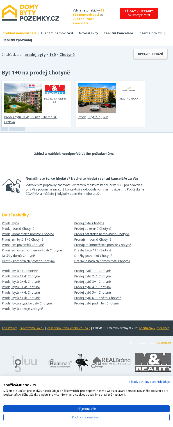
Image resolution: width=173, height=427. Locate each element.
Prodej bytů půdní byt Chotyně (96, 303)
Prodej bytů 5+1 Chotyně (92, 292)
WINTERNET (164, 343)
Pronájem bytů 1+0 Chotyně (22, 239)
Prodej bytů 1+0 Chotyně (20, 271)
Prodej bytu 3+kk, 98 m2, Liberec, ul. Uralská (30, 119)
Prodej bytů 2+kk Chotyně (21, 281)
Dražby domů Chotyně (18, 255)
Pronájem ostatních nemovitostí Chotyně (32, 250)
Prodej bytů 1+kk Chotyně (21, 276)
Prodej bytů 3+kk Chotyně (21, 287)
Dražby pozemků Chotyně (93, 255)
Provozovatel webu (32, 328)
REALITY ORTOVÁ (128, 98)
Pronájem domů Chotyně (92, 239)
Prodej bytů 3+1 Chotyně (92, 281)
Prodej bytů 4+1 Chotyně (92, 287)
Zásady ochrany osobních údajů (149, 382)
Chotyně (67, 54)
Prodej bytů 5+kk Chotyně (21, 298)
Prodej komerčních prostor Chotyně (28, 234)
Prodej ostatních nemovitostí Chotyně (102, 234)
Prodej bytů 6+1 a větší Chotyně (97, 298)
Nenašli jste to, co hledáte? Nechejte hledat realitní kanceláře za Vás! (82, 178)
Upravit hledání (150, 54)
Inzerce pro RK (150, 33)
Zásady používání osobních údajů (68, 328)
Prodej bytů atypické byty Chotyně (27, 303)
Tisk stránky (9, 328)
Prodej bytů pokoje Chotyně (22, 308)
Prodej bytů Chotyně (89, 223)
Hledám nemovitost (57, 33)
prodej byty (35, 54)
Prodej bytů (10, 223)
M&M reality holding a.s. (55, 100)
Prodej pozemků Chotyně (93, 228)
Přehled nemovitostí (19, 33)
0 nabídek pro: (12, 54)
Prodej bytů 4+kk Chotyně (21, 292)
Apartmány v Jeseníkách (154, 328)
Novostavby (88, 33)
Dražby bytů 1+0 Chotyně (93, 250)
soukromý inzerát (139, 13)
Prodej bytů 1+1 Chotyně (92, 271)
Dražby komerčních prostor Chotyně (28, 261)
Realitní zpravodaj (17, 40)
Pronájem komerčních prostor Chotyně (102, 245)
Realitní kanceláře (118, 33)
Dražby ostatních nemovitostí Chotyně (102, 261)
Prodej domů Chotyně (18, 228)
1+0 (52, 54)
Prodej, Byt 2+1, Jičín (93, 117)
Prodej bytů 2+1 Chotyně (92, 276)
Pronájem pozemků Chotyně (23, 245)
